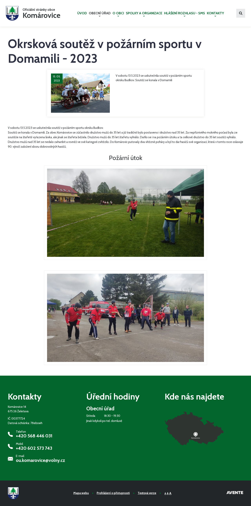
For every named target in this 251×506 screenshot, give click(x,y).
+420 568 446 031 (34, 435)
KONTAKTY (215, 13)
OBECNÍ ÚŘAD (100, 13)
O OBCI (118, 13)
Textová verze (147, 493)
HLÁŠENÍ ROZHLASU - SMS (184, 13)
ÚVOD (82, 13)
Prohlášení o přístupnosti (113, 493)
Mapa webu (81, 493)
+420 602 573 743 (34, 448)
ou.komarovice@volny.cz (40, 460)
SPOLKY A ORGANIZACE (144, 13)
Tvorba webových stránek (234, 493)
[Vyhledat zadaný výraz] (240, 13)
